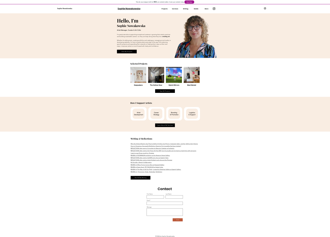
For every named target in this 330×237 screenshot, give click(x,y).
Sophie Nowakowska (64, 8)
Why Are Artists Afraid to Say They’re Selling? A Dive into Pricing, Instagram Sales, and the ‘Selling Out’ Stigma (164, 144)
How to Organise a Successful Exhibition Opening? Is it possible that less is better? (156, 146)
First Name (150, 194)
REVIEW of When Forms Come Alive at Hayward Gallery (147, 165)
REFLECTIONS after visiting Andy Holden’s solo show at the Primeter (151, 160)
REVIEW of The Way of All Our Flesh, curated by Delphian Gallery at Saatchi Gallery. (156, 169)
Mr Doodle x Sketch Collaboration (141, 162)
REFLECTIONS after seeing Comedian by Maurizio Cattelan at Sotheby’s (153, 148)
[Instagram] (214, 8)
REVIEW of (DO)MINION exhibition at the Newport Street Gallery (150, 155)
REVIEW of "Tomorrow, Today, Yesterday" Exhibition (146, 172)
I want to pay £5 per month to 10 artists (142, 153)
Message (149, 207)
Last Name (168, 194)
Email (148, 200)
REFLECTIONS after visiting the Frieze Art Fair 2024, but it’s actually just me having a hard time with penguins (163, 151)
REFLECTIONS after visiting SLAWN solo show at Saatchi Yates (149, 158)
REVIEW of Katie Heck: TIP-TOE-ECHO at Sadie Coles (147, 167)
